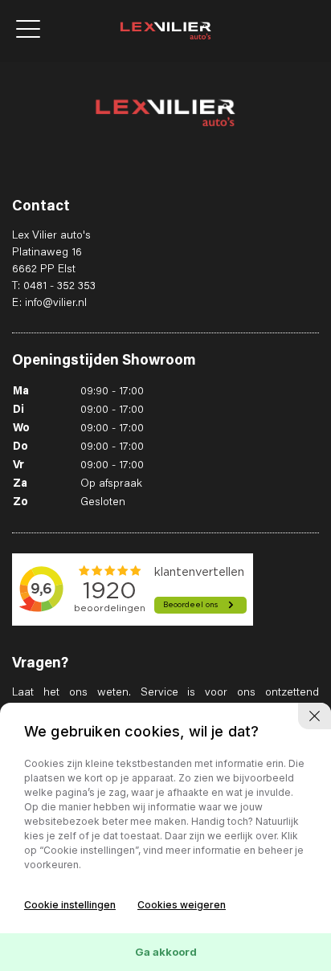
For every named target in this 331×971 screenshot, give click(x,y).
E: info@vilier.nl (49, 303)
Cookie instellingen (70, 905)
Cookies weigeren (181, 905)
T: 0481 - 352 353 (54, 286)
